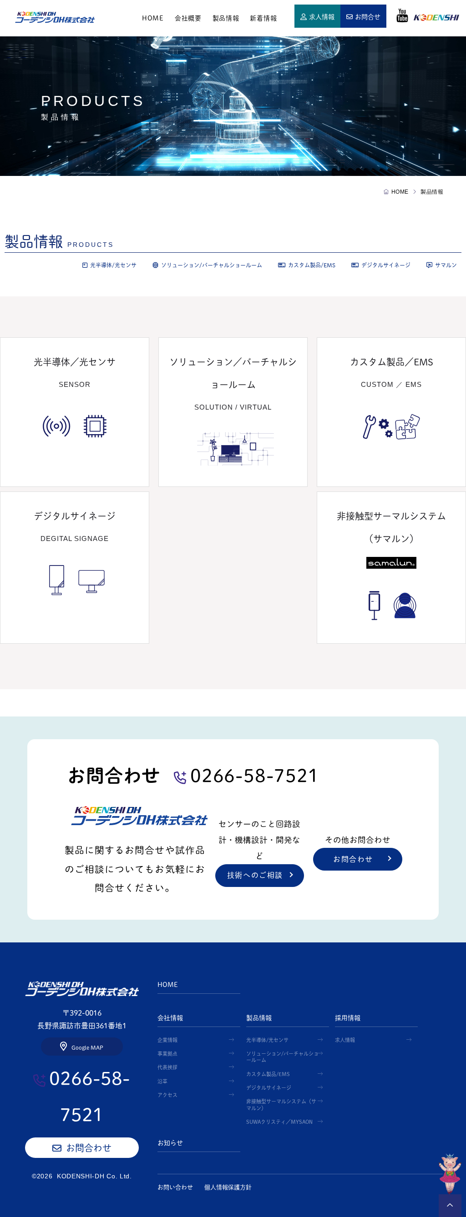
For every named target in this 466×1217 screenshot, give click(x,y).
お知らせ (170, 1143)
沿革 (162, 1081)
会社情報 (170, 1018)
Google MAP (87, 1047)
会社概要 (188, 18)
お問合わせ (353, 859)
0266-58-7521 (254, 775)
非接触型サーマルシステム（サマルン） (281, 1104)
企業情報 (167, 1039)
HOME (55, 17)
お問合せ (367, 17)
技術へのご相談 (255, 875)
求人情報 (321, 17)
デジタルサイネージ (385, 265)
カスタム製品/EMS (311, 265)
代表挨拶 (167, 1067)
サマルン (446, 265)
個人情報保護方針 (228, 1187)
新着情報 (263, 18)
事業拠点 (167, 1053)
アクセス (167, 1094)
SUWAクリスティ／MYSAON (279, 1121)
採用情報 (347, 1018)
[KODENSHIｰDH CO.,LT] (81, 988)
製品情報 (226, 18)
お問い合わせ (175, 1187)
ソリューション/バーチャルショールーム (211, 265)
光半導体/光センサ (113, 265)
